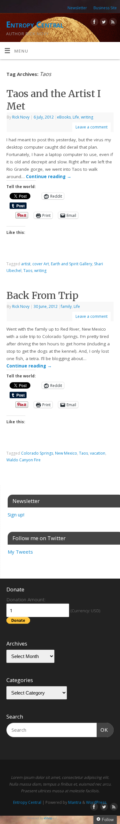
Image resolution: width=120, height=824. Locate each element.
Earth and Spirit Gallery (71, 264)
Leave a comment (92, 127)
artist (25, 264)
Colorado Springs (37, 453)
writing (87, 117)
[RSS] (112, 23)
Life (76, 117)
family (66, 306)
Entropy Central (34, 24)
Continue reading (48, 176)
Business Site (105, 8)
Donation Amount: (25, 599)
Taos (27, 270)
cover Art (40, 264)
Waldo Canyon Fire (23, 460)
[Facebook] (93, 23)
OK (102, 730)
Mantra (74, 802)
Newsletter (77, 8)
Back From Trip (42, 295)
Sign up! (16, 514)
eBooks (64, 117)
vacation (97, 453)
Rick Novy (20, 117)
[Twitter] (103, 23)
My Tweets (20, 551)
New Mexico (66, 453)
